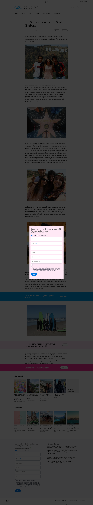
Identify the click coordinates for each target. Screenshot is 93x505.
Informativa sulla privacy (46, 269)
